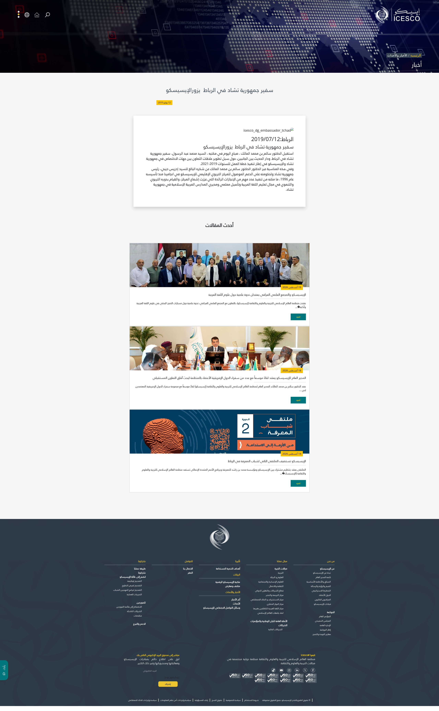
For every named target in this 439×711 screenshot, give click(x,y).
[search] (47, 15)
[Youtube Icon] (281, 670)
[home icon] (36, 14)
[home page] (399, 14)
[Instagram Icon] (289, 670)
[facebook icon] (313, 670)
